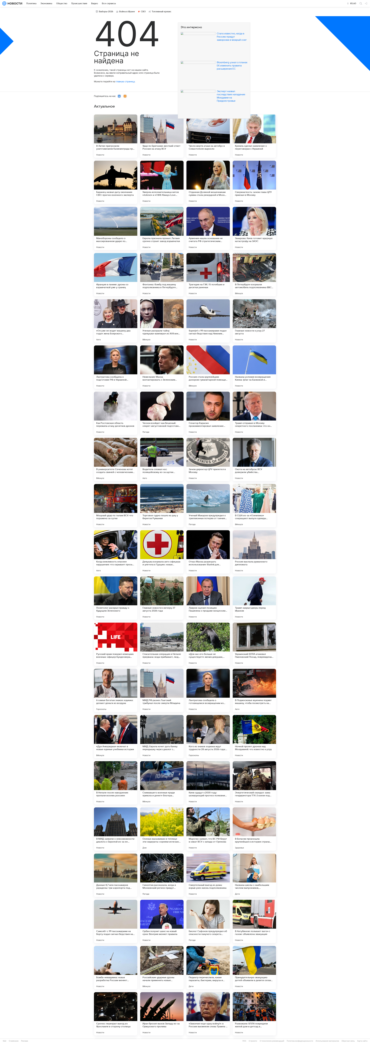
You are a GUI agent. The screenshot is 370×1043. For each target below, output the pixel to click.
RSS (244, 1041)
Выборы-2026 (106, 11)
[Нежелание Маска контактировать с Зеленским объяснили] (162, 367)
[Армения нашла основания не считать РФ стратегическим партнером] (208, 228)
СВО (143, 11)
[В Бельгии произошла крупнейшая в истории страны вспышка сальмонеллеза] (254, 829)
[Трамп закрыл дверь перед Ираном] (254, 598)
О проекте (253, 1041)
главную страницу (125, 81)
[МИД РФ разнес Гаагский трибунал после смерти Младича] (162, 690)
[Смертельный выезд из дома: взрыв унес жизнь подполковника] (208, 875)
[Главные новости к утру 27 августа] (254, 321)
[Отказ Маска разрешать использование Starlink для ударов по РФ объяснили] (208, 552)
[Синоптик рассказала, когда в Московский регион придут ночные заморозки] (162, 875)
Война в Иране (127, 11)
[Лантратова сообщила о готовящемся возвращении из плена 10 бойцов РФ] (208, 690)
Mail (4, 1041)
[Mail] (4, 3)
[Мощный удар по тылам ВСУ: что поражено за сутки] (115, 505)
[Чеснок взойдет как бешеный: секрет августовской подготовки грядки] (162, 413)
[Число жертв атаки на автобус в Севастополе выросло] (208, 136)
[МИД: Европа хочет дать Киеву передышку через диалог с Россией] (162, 736)
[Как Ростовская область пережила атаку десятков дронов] (115, 413)
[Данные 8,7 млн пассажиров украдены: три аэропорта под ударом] (115, 875)
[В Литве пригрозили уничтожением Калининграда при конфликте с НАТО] (115, 136)
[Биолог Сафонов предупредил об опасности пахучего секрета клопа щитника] (208, 921)
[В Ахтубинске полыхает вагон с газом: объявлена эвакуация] (254, 921)
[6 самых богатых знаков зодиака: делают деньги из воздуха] (115, 690)
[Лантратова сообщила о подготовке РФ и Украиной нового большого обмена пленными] (115, 367)
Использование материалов (327, 1041)
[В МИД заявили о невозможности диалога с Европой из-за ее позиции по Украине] (115, 829)
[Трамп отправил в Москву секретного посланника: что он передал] (254, 413)
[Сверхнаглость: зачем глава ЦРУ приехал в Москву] (254, 182)
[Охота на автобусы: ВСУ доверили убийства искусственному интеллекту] (254, 459)
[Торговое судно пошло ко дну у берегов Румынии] (162, 505)
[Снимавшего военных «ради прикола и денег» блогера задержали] (162, 783)
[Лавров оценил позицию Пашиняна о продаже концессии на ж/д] (208, 598)
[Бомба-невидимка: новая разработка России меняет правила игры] (115, 967)
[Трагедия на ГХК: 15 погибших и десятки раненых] (208, 274)
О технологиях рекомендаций (272, 1041)
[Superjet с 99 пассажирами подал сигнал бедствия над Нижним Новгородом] (208, 321)
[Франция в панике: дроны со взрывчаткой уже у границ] (115, 274)
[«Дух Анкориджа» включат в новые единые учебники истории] (115, 736)
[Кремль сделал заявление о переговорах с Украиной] (254, 136)
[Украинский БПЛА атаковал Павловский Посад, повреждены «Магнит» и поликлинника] (254, 644)
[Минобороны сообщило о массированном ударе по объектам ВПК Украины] (115, 228)
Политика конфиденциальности (300, 1041)
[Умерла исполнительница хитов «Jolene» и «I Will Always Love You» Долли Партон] (162, 182)
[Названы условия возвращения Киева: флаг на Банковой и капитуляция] (254, 367)
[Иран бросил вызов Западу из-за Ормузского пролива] (162, 1013)
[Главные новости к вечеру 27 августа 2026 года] (162, 598)
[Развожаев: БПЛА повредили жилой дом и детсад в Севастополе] (254, 1013)
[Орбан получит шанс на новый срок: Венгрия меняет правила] (162, 921)
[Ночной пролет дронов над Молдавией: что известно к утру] (254, 736)
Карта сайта (362, 1041)
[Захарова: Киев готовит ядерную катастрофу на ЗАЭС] (254, 228)
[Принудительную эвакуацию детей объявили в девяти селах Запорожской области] (254, 967)
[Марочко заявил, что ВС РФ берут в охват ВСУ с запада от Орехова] (208, 829)
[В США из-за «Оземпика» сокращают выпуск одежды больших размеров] (254, 505)
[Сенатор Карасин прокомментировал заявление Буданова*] (208, 413)
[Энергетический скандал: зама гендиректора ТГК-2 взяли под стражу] (254, 783)
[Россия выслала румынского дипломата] (254, 552)
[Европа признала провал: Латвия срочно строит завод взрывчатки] (162, 228)
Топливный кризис (161, 11)
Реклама (24, 1041)
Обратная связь (348, 1041)
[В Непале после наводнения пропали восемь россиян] (115, 783)
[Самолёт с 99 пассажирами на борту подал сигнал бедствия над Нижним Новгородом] (115, 921)
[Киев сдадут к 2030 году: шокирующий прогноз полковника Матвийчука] (208, 783)
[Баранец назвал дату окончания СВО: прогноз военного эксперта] (115, 182)
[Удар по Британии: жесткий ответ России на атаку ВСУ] (162, 136)
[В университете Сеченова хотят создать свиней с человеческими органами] (115, 459)
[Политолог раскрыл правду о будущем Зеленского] (115, 598)
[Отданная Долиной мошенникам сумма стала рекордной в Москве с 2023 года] (208, 182)
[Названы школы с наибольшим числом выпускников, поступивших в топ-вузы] (254, 875)
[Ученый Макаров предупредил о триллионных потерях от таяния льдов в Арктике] (208, 505)
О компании (13, 1041)
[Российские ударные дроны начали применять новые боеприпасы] (162, 967)
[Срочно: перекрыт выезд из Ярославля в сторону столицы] (115, 1013)
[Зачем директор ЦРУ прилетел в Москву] (208, 459)
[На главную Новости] (14, 3)
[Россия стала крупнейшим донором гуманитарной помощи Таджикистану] (208, 367)
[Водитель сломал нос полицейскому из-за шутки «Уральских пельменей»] (162, 459)
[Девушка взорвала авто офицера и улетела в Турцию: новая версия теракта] (162, 552)
